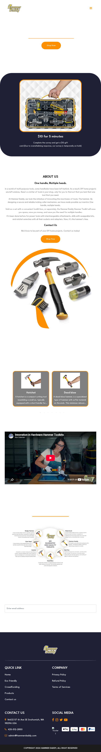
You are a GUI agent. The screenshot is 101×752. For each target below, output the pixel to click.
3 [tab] (48, 412)
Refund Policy (59, 681)
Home (8, 675)
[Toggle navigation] (91, 8)
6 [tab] (60, 412)
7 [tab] (64, 412)
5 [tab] (56, 412)
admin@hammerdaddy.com (22, 736)
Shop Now (51, 45)
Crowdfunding (12, 687)
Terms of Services (61, 687)
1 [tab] (40, 412)
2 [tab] (44, 412)
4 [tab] (52, 412)
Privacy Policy (59, 675)
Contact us (10, 699)
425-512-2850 (15, 729)
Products (9, 693)
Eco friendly (11, 681)
